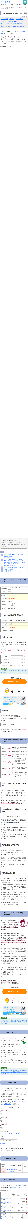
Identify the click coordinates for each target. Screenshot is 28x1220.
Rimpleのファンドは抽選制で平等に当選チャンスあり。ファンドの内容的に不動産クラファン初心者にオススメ (14, 1021)
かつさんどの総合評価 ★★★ (9, 21)
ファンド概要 (4, 19)
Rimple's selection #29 (11, 1169)
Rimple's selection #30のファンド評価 (13, 559)
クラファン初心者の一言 (10, 569)
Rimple (3, 31)
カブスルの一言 (5, 23)
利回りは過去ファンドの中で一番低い (14, 561)
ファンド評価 (19, 19)
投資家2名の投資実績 (18, 26)
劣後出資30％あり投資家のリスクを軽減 (14, 562)
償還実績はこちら (16, 1188)
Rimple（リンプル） (14, 680)
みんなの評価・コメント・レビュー (13, 571)
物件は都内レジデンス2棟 (11, 564)
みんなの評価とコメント (17, 23)
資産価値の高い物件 (9, 565)
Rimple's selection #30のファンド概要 (13, 554)
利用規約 (8, 1104)
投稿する (2, 1143)
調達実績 (11, 19)
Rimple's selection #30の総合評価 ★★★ (15, 567)
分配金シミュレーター (10, 556)
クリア (17, 1133)
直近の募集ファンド (6, 26)
